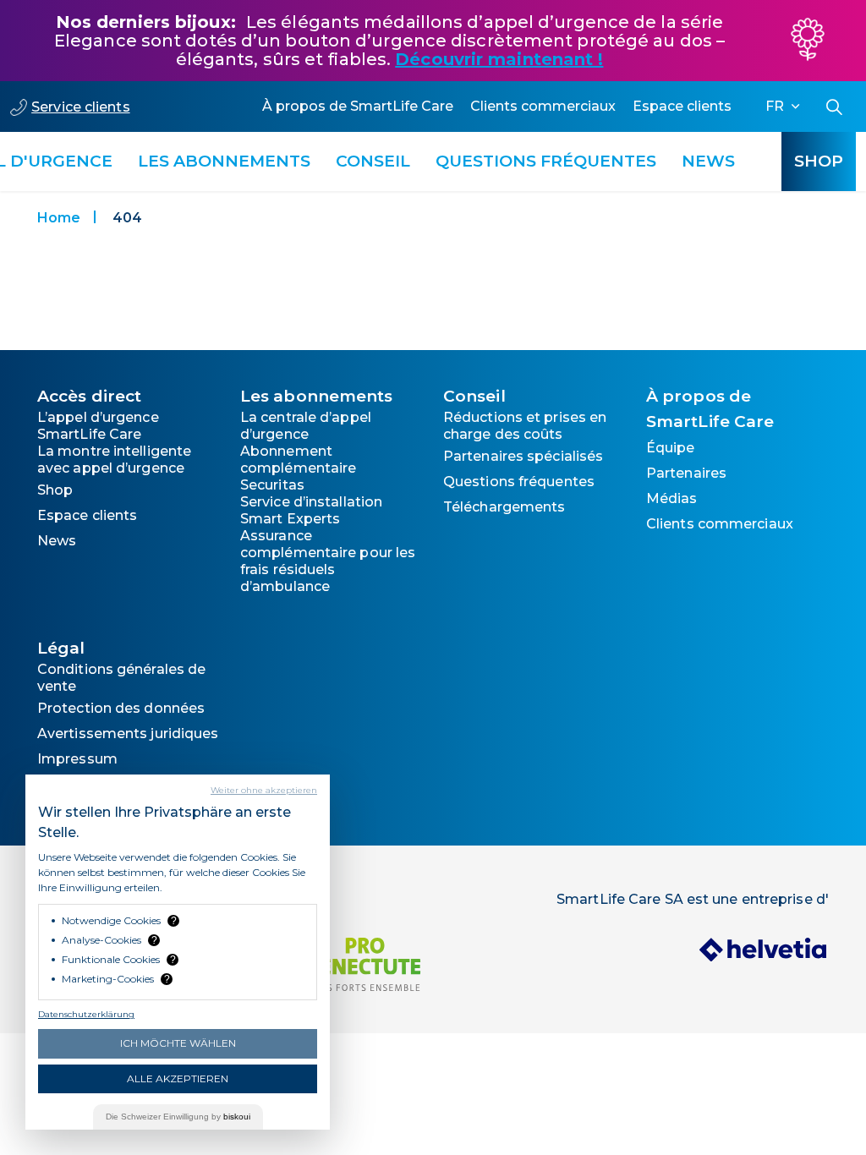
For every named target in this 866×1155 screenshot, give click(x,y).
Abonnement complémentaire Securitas (298, 468)
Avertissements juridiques (128, 733)
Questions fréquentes (546, 161)
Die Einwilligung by (178, 1116)
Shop (818, 161)
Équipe (670, 448)
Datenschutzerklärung (86, 1014)
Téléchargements (504, 507)
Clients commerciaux (543, 106)
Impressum (77, 759)
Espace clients (682, 106)
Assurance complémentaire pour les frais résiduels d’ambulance (327, 561)
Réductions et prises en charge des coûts (524, 425)
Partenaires (686, 473)
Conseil (373, 161)
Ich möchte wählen (178, 1043)
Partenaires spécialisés (523, 456)
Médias (672, 498)
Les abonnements (224, 161)
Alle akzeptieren (177, 1078)
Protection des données (121, 708)
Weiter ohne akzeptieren (264, 790)
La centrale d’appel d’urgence (305, 425)
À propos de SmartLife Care (357, 106)
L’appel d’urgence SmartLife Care (98, 425)
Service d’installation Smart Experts (311, 510)
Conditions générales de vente (121, 677)
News (708, 161)
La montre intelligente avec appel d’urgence (114, 459)
